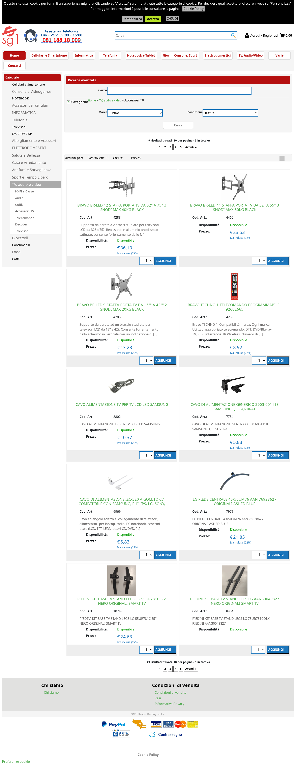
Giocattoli (20, 238)
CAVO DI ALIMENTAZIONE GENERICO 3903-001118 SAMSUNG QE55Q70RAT (234, 406)
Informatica (84, 55)
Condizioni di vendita (170, 692)
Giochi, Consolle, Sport (180, 55)
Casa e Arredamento (29, 162)
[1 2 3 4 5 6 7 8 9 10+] (146, 261)
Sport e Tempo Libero (30, 177)
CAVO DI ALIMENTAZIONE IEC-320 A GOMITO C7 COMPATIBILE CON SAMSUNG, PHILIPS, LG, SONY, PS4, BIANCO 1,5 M (122, 503)
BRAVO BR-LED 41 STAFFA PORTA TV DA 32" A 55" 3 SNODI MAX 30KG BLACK (234, 207)
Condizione (195, 112)
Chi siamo (51, 692)
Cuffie (19, 205)
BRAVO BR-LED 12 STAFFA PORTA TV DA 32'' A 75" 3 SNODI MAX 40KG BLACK (121, 207)
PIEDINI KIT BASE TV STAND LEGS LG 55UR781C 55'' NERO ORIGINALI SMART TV (122, 601)
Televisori (19, 127)
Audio (19, 198)
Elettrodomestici (218, 55)
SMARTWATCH (22, 133)
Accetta (153, 19)
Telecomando (24, 218)
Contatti (14, 66)
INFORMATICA (24, 112)
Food (16, 251)
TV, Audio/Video (251, 55)
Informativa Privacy (169, 704)
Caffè (16, 259)
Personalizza (132, 19)
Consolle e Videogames (31, 91)
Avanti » (191, 147)
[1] (146, 455)
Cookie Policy (193, 8)
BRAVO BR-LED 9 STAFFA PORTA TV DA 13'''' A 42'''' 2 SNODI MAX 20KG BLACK (122, 307)
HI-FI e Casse (24, 191)
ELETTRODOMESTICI (29, 147)
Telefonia (110, 55)
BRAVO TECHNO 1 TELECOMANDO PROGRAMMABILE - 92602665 (235, 307)
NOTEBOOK (20, 98)
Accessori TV (24, 211)
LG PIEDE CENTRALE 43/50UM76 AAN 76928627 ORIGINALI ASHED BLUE (234, 501)
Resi (158, 698)
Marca (103, 112)
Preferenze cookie (16, 761)
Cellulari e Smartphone (49, 55)
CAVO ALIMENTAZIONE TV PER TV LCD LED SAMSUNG (122, 404)
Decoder (21, 224)
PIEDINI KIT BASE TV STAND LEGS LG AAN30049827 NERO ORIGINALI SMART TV (234, 601)
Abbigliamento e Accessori (34, 140)
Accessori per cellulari (30, 105)
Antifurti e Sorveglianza (31, 169)
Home (14, 55)
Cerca (102, 89)
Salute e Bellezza (26, 155)
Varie (279, 55)
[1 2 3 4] (259, 455)
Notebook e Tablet (141, 55)
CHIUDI (172, 18)
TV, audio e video (26, 184)
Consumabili (21, 245)
